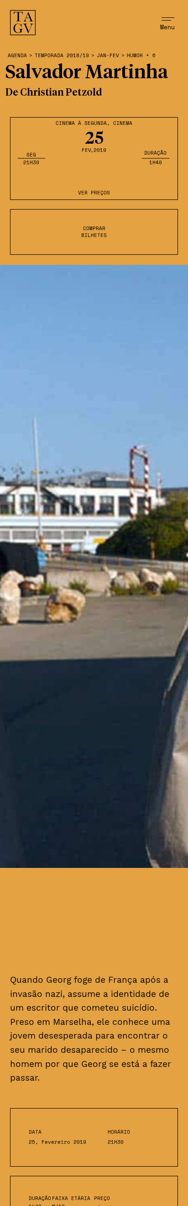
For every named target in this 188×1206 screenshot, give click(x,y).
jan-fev (108, 55)
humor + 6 (141, 55)
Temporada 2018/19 (62, 55)
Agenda (17, 55)
